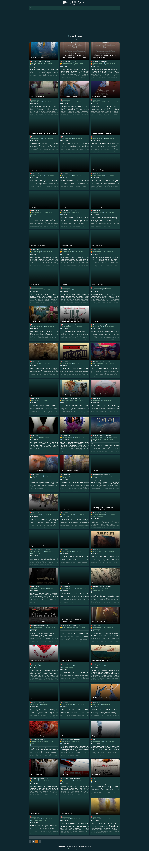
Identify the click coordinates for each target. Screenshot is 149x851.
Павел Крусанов (66, 551)
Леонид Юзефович (36, 400)
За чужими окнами (67, 667)
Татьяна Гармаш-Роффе (99, 437)
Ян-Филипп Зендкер (37, 212)
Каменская (34, 629)
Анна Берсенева (36, 251)
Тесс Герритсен (97, 290)
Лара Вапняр (96, 400)
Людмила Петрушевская (38, 588)
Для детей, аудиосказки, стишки (40, 61)
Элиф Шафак (34, 666)
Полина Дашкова (97, 326)
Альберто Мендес (67, 704)
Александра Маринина (37, 627)
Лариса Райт (96, 818)
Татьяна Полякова (36, 741)
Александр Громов (36, 290)
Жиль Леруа (34, 437)
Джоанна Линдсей (67, 437)
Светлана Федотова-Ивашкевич (71, 476)
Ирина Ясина (96, 704)
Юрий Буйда (34, 363)
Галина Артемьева (98, 666)
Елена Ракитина (97, 476)
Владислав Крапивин (99, 514)
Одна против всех (67, 782)
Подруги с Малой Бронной (38, 820)
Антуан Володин (66, 138)
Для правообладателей (74, 849)
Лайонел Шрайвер (98, 138)
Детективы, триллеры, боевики (102, 288)
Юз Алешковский (67, 400)
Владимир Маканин (36, 476)
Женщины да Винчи (37, 253)
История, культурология (69, 61)
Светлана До (65, 818)
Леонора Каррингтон (37, 326)
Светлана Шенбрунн (68, 514)
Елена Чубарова (48, 63)
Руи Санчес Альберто (68, 588)
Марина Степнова (98, 551)
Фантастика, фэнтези (37, 288)
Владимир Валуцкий (68, 627)
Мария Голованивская (37, 175)
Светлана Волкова (36, 101)
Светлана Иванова (36, 138)
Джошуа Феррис (36, 514)
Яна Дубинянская (98, 741)
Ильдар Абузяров (98, 212)
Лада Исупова (66, 212)
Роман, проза (35, 100)
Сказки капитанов (98, 516)
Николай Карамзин (67, 63)
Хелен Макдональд (98, 175)
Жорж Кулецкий (66, 175)
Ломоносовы (96, 629)
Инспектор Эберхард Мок (100, 590)
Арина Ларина (66, 101)
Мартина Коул (66, 741)
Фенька (33, 743)
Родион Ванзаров (36, 782)
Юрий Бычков (35, 704)
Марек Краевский (98, 588)
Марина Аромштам (36, 63)
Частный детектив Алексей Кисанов (103, 439)
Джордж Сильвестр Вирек (100, 101)
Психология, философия (38, 137)
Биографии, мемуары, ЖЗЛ (69, 210)
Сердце (33, 214)
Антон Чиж (34, 780)
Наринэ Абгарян (66, 290)
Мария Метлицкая (67, 666)
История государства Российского (72, 65)
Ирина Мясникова (98, 363)
